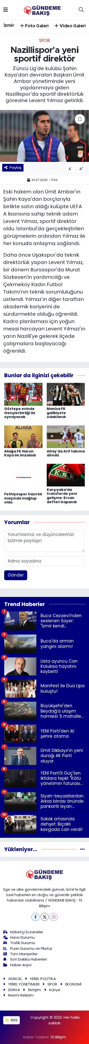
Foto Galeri (36, 26)
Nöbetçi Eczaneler (26, 932)
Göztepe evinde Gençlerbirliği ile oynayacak (19, 413)
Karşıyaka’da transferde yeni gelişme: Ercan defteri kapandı (62, 495)
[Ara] (81, 10)
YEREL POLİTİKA (43, 978)
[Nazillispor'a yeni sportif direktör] (44, 136)
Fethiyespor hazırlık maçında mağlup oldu (23, 498)
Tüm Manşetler (24, 953)
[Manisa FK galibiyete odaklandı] (66, 394)
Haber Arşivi (20, 964)
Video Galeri (72, 26)
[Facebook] (35, 917)
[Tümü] (82, 849)
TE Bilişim (58, 1037)
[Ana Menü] (5, 10)
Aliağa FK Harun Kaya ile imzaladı (20, 453)
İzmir (9, 25)
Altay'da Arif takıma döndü (66, 453)
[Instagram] (54, 917)
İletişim (34, 989)
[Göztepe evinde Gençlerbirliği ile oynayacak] (23, 394)
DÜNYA (14, 989)
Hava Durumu (22, 937)
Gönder (16, 575)
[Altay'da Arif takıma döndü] (66, 436)
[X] (45, 917)
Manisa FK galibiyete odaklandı (56, 413)
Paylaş (16, 167)
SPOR (44, 41)
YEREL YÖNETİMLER (24, 984)
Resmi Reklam (21, 995)
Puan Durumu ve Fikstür (31, 948)
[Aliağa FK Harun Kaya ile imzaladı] (23, 436)
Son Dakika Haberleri (28, 959)
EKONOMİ (73, 984)
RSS (14, 1020)
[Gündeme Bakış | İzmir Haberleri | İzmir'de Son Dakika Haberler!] (42, 9)
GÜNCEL (15, 978)
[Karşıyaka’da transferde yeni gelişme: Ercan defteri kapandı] (66, 475)
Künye (54, 989)
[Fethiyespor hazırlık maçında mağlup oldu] (23, 477)
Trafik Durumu (22, 942)
